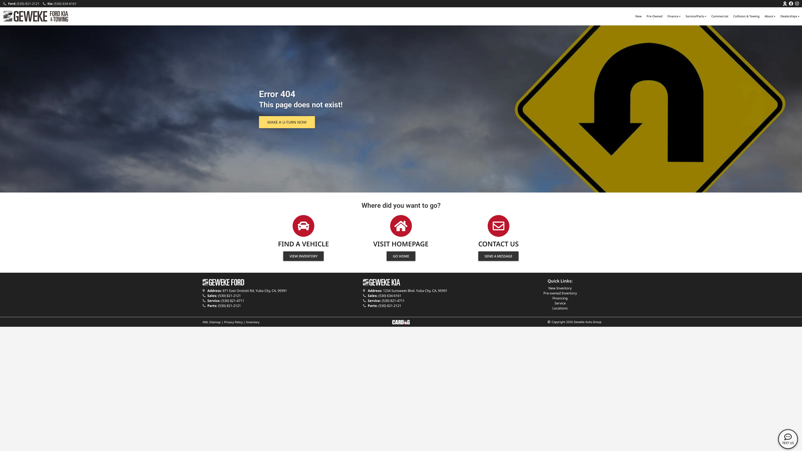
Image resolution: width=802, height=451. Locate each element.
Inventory (252, 322)
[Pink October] (785, 3)
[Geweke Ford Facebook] (791, 3)
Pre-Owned (654, 16)
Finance (672, 16)
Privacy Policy (233, 322)
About (769, 16)
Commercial (719, 16)
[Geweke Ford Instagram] (797, 3)
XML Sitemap (212, 322)
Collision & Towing (746, 16)
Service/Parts (695, 16)
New (638, 16)
